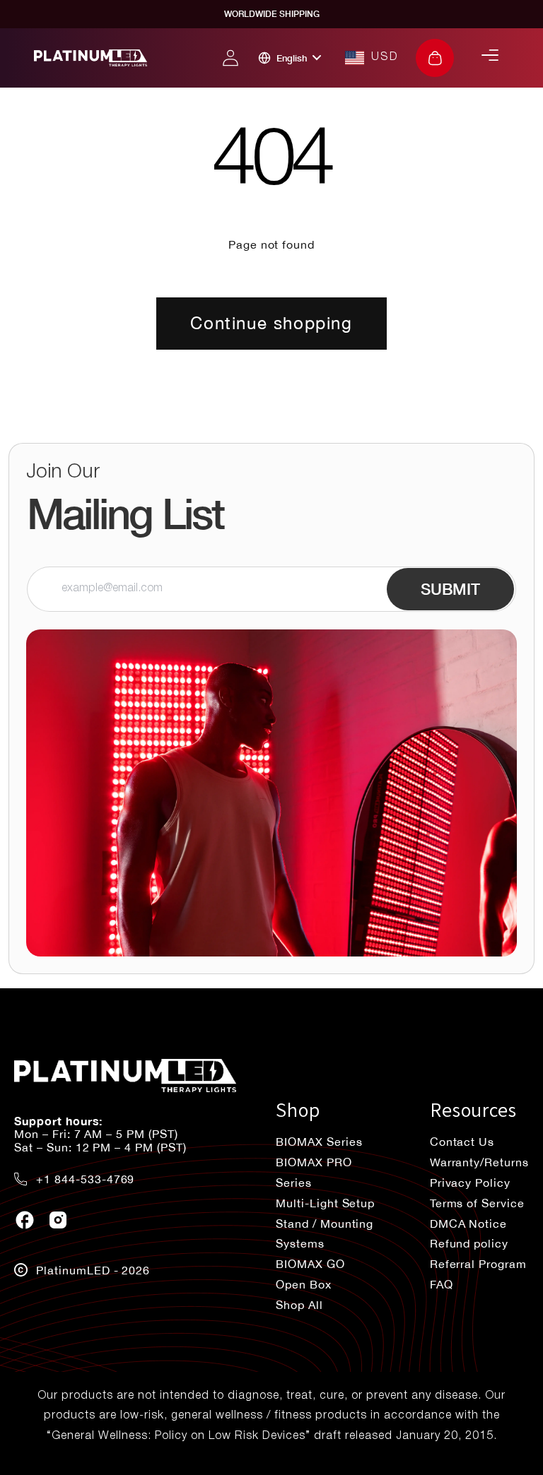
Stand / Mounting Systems (324, 1233)
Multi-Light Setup (325, 1203)
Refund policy (469, 1243)
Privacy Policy (470, 1182)
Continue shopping (271, 323)
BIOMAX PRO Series (314, 1172)
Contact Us (462, 1141)
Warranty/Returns (479, 1162)
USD (385, 57)
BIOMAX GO (310, 1263)
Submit (450, 589)
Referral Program (478, 1263)
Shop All (299, 1304)
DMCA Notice (469, 1223)
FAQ (441, 1284)
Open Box (304, 1284)
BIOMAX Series (319, 1141)
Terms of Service (477, 1203)
